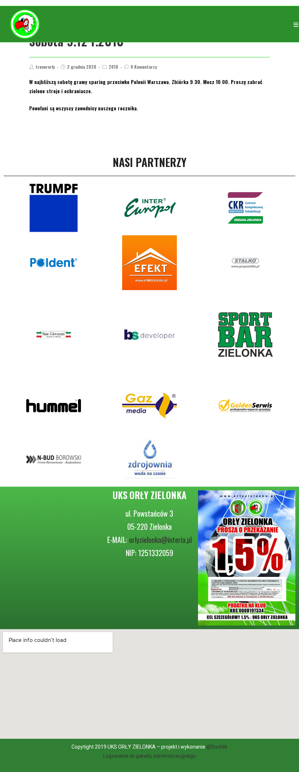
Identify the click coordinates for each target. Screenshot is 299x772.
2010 (113, 67)
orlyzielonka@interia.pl (160, 539)
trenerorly (45, 67)
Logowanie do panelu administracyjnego (149, 756)
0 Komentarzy (144, 67)
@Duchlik (217, 747)
